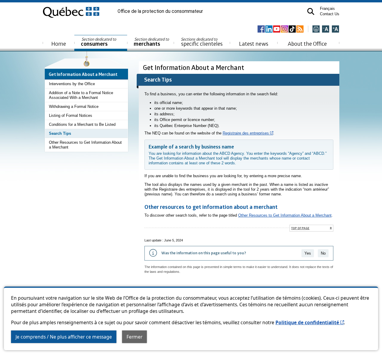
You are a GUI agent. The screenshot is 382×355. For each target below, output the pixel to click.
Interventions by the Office (72, 84)
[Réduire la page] (325, 29)
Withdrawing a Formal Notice (73, 106)
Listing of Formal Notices (70, 115)
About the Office (307, 43)
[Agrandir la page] (335, 29)
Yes (307, 253)
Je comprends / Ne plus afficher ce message (64, 336)
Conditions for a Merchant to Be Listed (82, 124)
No (323, 253)
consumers (99, 42)
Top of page (300, 228)
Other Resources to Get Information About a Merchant (85, 144)
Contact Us (329, 14)
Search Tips (60, 133)
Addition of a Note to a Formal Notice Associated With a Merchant (81, 95)
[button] (311, 11)
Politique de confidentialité (309, 322)
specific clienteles (202, 41)
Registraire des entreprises (248, 133)
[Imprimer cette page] (316, 29)
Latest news (253, 43)
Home (58, 43)
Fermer (134, 336)
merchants (152, 42)
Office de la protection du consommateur (160, 11)
